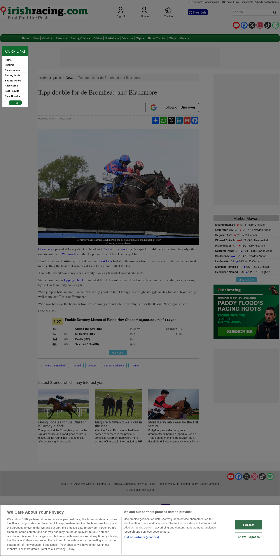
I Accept (248, 525)
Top (16, 102)
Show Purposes (249, 537)
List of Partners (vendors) (141, 537)
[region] (140, 530)
